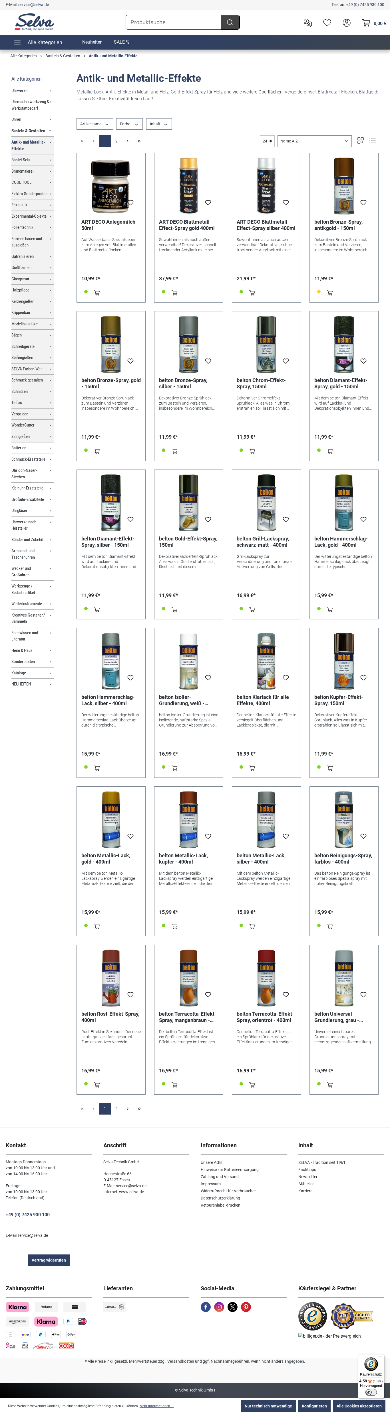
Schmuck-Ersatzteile (28, 459)
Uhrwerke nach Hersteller (23, 525)
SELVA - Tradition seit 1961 (321, 1162)
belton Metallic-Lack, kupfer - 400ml (183, 858)
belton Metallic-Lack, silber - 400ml (261, 858)
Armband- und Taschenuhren (23, 554)
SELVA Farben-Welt (27, 369)
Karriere (305, 1191)
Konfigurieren (314, 1406)
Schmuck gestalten (27, 380)
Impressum (211, 1184)
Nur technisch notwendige (268, 1406)
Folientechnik (22, 227)
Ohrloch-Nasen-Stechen (24, 474)
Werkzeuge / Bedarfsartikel (23, 589)
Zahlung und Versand (220, 1176)
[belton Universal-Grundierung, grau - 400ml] (344, 978)
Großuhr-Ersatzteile (27, 499)
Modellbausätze (24, 324)
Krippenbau (20, 312)
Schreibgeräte (23, 346)
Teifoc (16, 402)
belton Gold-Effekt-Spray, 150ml (188, 542)
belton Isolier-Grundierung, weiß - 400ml (181, 700)
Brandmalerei (22, 171)
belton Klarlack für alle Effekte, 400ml (263, 700)
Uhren (16, 119)
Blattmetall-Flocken (337, 92)
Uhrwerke (19, 90)
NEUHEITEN (21, 684)
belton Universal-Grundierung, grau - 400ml (336, 1017)
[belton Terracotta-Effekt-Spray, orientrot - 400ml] (266, 978)
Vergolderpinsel (300, 92)
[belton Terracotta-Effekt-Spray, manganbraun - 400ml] (188, 978)
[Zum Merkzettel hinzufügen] (130, 204)
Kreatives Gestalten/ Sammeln (28, 618)
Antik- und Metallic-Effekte (28, 145)
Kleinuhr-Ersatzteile (27, 488)
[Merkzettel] (325, 22)
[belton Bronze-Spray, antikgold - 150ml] (344, 186)
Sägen (16, 335)
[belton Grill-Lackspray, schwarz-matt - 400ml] (266, 502)
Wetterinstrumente (26, 603)
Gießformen (21, 267)
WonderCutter (23, 425)
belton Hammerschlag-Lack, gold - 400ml (341, 542)
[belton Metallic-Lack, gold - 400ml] (111, 819)
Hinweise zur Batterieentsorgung (230, 1169)
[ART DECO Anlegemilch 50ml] (111, 186)
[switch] (371, 1392)
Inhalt (155, 124)
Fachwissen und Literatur (24, 636)
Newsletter (307, 1176)
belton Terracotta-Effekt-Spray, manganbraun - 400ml (187, 1017)
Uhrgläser (19, 510)
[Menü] (380, 1357)
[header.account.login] (345, 22)
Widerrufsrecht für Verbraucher (228, 1191)
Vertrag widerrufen (49, 1260)
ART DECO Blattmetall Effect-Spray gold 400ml (187, 225)
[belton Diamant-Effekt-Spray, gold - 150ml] (344, 344)
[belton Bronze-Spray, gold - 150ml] (111, 344)
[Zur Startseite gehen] (34, 21)
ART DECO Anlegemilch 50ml (108, 225)
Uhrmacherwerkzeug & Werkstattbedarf (30, 105)
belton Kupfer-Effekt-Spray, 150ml (338, 700)
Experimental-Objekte (29, 216)
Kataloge (18, 673)
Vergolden (19, 414)
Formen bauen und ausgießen (26, 242)
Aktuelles (306, 1184)
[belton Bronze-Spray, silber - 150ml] (188, 344)
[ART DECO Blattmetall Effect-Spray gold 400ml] (188, 186)
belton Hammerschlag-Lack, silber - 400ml (108, 700)
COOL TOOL (21, 182)
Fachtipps (307, 1169)
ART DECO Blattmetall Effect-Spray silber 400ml (266, 225)
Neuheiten (92, 42)
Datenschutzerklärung (220, 1198)
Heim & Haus (22, 650)
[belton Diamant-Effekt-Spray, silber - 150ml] (111, 502)
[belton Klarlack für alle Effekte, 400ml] (266, 661)
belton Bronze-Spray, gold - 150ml (111, 383)
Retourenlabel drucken (220, 1205)
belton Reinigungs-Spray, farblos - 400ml (343, 858)
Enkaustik (19, 204)
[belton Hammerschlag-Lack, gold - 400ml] (344, 502)
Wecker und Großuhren (21, 572)
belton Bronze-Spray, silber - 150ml (183, 383)
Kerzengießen (22, 301)
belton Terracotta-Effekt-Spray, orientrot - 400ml (265, 1017)
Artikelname (91, 124)
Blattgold (368, 92)
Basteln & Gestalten (28, 130)
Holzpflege (20, 290)
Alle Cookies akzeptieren (359, 1406)
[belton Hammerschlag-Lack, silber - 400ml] (111, 661)
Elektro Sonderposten (29, 193)
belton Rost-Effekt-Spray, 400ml (110, 1017)
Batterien (18, 447)
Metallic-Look (90, 92)
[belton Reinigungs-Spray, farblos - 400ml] (344, 819)
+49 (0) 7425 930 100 (365, 4)
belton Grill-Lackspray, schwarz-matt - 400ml (263, 542)
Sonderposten (23, 661)
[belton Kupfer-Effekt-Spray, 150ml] (344, 661)
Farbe (125, 124)
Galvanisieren (22, 256)
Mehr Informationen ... (157, 1406)
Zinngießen (20, 436)
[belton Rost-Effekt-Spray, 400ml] (111, 978)
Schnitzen (19, 391)
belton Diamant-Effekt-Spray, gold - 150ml (340, 383)
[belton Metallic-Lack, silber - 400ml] (266, 819)
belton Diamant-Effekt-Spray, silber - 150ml (107, 542)
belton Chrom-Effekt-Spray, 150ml (261, 383)
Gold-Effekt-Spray (188, 92)
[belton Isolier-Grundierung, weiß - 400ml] (188, 661)
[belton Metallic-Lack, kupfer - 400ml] (188, 819)
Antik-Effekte (118, 92)
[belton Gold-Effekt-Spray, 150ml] (188, 502)
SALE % (121, 42)
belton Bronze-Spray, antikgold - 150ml (338, 225)
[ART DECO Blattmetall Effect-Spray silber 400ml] (266, 186)
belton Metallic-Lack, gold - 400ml (105, 858)
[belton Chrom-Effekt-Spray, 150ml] (266, 344)
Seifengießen (22, 357)
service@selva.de (33, 4)
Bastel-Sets (20, 159)
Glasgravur (20, 278)
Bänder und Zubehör (28, 539)
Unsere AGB (211, 1162)
